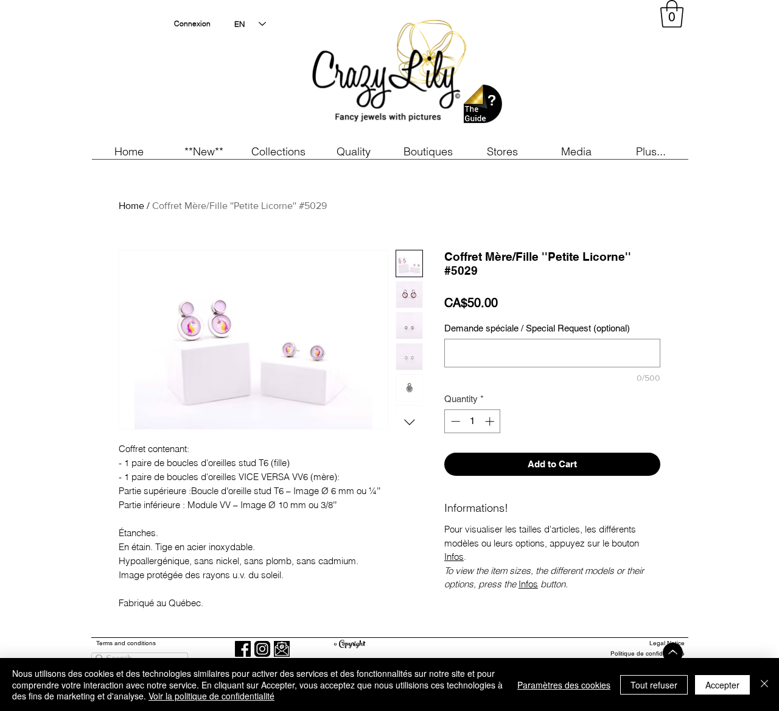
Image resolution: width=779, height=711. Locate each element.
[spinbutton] (473, 421)
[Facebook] (243, 649)
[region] (574, 73)
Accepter (722, 685)
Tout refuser (654, 685)
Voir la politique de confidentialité (211, 696)
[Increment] (491, 421)
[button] (203, 151)
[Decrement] (454, 421)
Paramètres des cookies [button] (563, 685)
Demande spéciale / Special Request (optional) (537, 328)
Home (131, 205)
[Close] (764, 684)
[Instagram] (262, 649)
